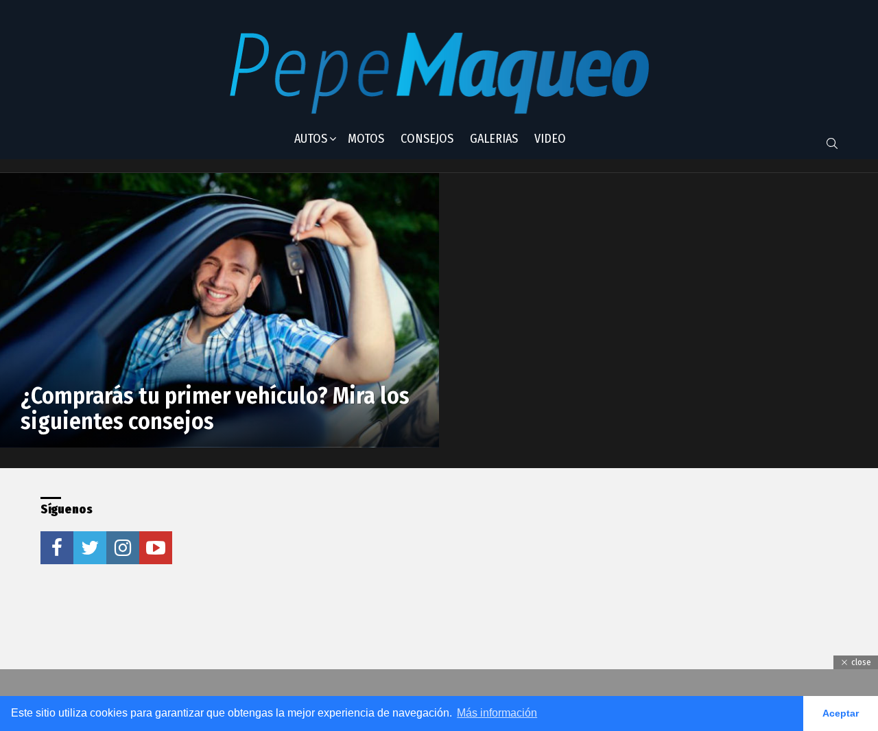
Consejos (427, 138)
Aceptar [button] (840, 713)
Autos (310, 138)
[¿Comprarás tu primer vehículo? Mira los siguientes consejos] (219, 310)
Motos (366, 138)
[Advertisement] (414, 583)
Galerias (494, 138)
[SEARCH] (832, 143)
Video (550, 138)
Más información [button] (497, 713)
